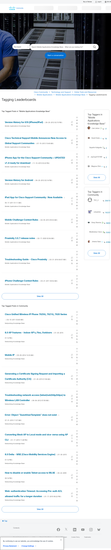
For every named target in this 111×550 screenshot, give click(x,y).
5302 (108, 232)
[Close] (61, 540)
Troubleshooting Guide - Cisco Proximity (35, 260)
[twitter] (66, 529)
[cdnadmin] (95, 214)
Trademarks (87, 537)
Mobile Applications (44, 95)
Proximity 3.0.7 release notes (29, 238)
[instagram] (91, 529)
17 (106, 129)
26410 (107, 201)
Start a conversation (55, 55)
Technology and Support (61, 92)
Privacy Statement (10, 546)
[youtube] (82, 529)
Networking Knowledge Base (15, 323)
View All (40, 296)
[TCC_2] (94, 202)
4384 (108, 242)
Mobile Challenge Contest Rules (31, 220)
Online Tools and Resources (85, 92)
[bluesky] (98, 529)
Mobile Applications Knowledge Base (70, 95)
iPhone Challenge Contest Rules (31, 281)
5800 (108, 223)
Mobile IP (19, 355)
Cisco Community (41, 92)
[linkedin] (74, 529)
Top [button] (5, 521)
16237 (107, 212)
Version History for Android (28, 180)
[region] (32, 543)
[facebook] (58, 529)
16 (106, 139)
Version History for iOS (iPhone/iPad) (33, 122)
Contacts (16, 528)
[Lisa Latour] (95, 130)
